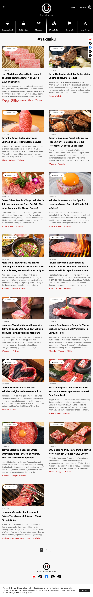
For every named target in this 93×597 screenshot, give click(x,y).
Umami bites (46, 9)
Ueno (52, 96)
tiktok (90, 43)
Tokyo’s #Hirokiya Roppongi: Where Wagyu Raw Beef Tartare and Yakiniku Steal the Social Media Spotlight (21, 454)
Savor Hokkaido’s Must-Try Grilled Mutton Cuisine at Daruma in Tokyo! (70, 76)
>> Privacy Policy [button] (26, 592)
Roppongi (23, 100)
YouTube (90, 39)
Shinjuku (53, 351)
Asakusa (6, 100)
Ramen (15, 288)
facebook (90, 47)
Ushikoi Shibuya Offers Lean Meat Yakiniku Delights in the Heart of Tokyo (21, 389)
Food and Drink (11, 49)
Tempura (39, 100)
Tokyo (5, 160)
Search (4, 7)
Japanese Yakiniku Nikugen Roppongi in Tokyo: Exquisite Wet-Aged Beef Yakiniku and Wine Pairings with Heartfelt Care (22, 329)
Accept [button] (84, 590)
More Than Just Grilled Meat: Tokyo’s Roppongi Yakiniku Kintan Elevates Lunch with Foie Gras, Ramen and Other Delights (23, 266)
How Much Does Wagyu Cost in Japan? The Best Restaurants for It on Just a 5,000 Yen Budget (21, 78)
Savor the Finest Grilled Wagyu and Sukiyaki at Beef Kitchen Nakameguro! (21, 140)
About (73, 7)
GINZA (14, 100)
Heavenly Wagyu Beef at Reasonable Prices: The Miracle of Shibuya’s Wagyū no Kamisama (22, 516)
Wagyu (7, 101)
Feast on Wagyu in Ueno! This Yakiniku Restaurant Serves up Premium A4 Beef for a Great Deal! (69, 391)
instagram (90, 51)
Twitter (90, 55)
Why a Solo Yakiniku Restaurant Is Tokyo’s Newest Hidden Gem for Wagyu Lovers (70, 452)
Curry (31, 100)
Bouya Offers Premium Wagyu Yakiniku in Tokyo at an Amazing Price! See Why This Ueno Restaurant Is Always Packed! (23, 204)
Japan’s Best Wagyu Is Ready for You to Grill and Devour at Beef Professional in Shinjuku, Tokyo (69, 329)
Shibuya (6, 409)
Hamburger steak (18, 538)
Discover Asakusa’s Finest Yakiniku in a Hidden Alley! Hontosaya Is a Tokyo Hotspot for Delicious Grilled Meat (68, 142)
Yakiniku (15, 101)
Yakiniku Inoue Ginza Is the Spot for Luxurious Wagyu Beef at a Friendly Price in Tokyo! (69, 204)
